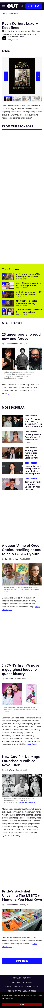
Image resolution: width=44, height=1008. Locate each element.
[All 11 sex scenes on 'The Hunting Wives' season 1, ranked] (8, 276)
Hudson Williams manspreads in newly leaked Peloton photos (33, 470)
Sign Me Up (33, 6)
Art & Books (14, 13)
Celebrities (31, 416)
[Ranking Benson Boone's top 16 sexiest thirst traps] (12, 436)
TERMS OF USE (14, 991)
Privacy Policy (37, 995)
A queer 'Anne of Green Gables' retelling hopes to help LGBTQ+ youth (21, 549)
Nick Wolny (9, 770)
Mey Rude (9, 679)
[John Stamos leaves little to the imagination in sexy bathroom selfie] (8, 285)
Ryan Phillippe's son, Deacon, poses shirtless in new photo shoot (33, 423)
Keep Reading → (34, 744)
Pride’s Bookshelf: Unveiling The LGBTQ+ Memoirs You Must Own (22, 895)
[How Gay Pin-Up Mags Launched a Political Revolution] (22, 785)
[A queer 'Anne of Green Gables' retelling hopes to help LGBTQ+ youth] (22, 574)
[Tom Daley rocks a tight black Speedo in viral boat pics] (12, 484)
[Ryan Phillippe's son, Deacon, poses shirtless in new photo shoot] (12, 421)
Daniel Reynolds (11, 559)
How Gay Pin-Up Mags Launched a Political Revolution (21, 760)
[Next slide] (38, 76)
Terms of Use (9, 998)
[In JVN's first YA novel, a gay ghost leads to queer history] (22, 694)
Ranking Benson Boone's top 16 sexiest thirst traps (33, 438)
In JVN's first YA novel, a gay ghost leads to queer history (21, 669)
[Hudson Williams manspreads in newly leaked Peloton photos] (12, 468)
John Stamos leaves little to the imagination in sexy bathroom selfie (28, 285)
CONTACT (16, 978)
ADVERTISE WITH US (14, 987)
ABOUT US (27, 978)
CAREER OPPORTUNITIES (22, 982)
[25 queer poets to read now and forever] (22, 359)
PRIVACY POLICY (32, 987)
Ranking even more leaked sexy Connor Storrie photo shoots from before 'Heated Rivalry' (32, 457)
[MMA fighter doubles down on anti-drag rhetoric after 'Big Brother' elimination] (8, 303)
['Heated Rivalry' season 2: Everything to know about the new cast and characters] (8, 312)
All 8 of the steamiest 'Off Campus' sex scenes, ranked (29, 294)
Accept (22, 1004)
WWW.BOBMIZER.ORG (26, 802)
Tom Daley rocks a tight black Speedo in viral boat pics (33, 485)
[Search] (22, 6)
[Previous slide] (6, 76)
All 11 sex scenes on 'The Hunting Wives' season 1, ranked (28, 276)
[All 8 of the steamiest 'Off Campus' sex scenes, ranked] (8, 294)
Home (4, 13)
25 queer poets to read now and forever (21, 336)
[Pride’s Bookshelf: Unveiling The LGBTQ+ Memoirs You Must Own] (22, 920)
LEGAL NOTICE (29, 991)
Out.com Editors (17, 37)
